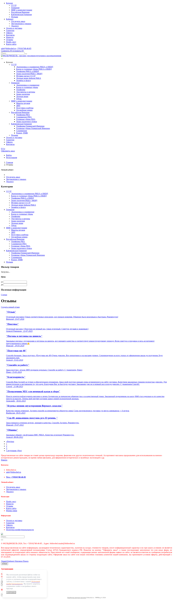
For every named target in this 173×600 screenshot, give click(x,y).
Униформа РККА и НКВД (27, 71)
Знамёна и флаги (23, 80)
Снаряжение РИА (24, 117)
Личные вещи (22, 96)
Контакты (10, 35)
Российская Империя (20, 12)
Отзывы (9, 40)
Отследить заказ (18, 21)
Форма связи (11, 511)
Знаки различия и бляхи (26, 121)
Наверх (4, 460)
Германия (15, 8)
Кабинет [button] (9, 19)
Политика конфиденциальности (20, 530)
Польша (14, 17)
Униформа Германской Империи (30, 126)
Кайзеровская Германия (21, 14)
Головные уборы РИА (25, 119)
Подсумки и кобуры (24, 108)
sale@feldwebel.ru (8, 48)
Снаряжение (21, 131)
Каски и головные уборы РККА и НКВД (34, 69)
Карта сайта (11, 44)
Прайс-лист (11, 42)
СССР (13, 5)
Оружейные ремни (24, 110)
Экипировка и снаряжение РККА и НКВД (34, 67)
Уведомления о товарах (21, 24)
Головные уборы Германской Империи (33, 128)
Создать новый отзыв (10, 307)
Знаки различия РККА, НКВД (29, 74)
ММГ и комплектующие (21, 10)
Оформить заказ (8, 151)
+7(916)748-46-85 (23, 48)
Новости (10, 37)
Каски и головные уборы (27, 87)
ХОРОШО (11, 592)
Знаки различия (23, 94)
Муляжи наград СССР (25, 76)
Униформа (20, 90)
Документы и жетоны (25, 92)
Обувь (19, 99)
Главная (9, 162)
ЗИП (18, 105)
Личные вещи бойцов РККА (28, 78)
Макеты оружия (23, 103)
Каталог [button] (9, 3)
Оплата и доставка (14, 28)
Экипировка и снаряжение (27, 85)
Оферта (9, 33)
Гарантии (10, 30)
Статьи (4, 295)
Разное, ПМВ (22, 133)
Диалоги (15, 26)
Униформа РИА (23, 115)
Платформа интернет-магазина (76, 597)
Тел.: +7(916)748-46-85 (16, 477)
